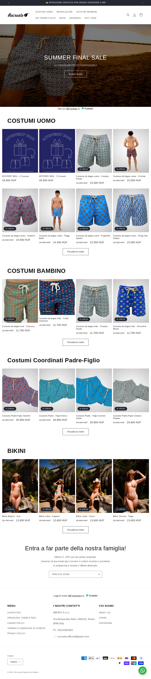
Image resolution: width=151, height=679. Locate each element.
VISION (102, 618)
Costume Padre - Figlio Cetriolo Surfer (91, 417)
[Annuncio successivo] (142, 3)
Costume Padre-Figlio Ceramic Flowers (127, 417)
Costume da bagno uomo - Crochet (129, 176)
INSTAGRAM (105, 623)
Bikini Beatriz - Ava (11, 516)
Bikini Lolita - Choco (85, 516)
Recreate (18, 672)
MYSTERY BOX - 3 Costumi (52, 176)
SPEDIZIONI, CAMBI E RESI (21, 618)
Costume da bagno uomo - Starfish (18, 236)
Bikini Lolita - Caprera (49, 516)
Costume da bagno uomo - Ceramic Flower (92, 177)
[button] (128, 15)
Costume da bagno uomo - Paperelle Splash (93, 237)
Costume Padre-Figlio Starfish (16, 416)
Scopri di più (75, 74)
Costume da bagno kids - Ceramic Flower (92, 327)
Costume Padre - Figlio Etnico (53, 416)
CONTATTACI (14, 612)
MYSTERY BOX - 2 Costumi (15, 176)
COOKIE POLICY (16, 623)
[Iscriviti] (98, 574)
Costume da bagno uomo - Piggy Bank (54, 237)
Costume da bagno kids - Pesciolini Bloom (129, 327)
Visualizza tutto (75, 251)
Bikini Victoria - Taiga (123, 516)
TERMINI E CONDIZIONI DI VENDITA (26, 628)
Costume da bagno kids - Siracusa (18, 326)
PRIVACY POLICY (16, 633)
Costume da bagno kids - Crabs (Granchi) (54, 319)
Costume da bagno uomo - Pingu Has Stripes (130, 237)
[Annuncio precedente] (8, 3)
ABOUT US (104, 612)
